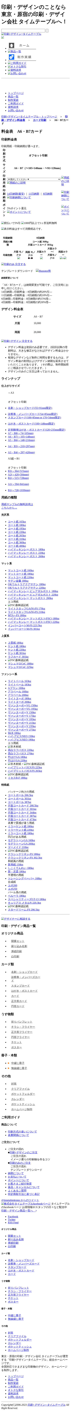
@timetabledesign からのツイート (20, 1200)
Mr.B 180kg (14, 733)
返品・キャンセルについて (24, 1187)
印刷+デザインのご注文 (23, 1152)
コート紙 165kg (17, 521)
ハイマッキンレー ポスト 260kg (26, 556)
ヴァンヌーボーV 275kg (22, 729)
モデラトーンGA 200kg (21, 843)
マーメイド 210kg (18, 847)
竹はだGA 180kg (17, 757)
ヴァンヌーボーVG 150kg (23, 705)
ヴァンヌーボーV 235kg (22, 726)
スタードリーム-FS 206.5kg (23, 909)
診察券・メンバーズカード (25, 979)
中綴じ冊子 (17, 1063)
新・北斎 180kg (17, 871)
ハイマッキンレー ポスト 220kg (26, 552)
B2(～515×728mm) (18, 478)
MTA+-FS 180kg (17, 615)
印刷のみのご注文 (20, 1162)
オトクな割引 (16, 1390)
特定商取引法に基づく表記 (24, 1194)
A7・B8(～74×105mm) (20, 433)
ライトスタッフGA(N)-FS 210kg (26, 612)
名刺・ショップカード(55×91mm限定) (30, 408)
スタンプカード (20, 985)
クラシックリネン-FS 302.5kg (25, 857)
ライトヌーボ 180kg (19, 698)
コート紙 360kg (17, 542)
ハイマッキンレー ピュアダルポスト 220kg (33, 594)
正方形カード (19, 1001)
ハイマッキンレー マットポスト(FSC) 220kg (33, 622)
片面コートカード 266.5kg (23, 805)
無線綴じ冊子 (19, 1068)
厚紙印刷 (16, 951)
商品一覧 (13, 96)
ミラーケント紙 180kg (21, 826)
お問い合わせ (16, 110)
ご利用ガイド (16, 103)
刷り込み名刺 (19, 946)
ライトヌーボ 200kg (19, 702)
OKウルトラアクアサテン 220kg (27, 587)
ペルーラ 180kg (17, 895)
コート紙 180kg (17, 525)
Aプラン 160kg (16, 688)
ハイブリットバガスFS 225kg (25, 767)
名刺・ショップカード (24, 972)
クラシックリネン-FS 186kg (24, 854)
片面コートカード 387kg (22, 816)
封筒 (14, 1083)
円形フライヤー (20, 1037)
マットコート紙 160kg (21, 570)
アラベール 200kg (18, 695)
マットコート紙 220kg (21, 577)
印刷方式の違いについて (22, 1131)
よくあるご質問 (17, 1190)
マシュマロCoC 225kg (20, 667)
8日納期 (47, 193)
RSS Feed (13, 1222)
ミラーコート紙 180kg (21, 833)
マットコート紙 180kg (21, 573)
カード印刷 (39, 120)
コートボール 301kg (19, 798)
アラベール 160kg (18, 691)
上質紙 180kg (15, 642)
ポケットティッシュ (23, 1104)
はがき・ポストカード (24, 990)
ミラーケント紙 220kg (21, 829)
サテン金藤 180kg (18, 580)
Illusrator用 (45, 271)
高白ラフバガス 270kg (21, 753)
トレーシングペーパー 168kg (25, 878)
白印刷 (15, 956)
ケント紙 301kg (17, 653)
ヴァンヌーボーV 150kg (22, 712)
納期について (16, 1173)
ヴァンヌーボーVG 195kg (23, 708)
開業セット (17, 941)
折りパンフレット (21, 1021)
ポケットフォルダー (23, 1094)
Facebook (13, 1216)
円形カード (17, 1006)
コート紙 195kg (17, 528)
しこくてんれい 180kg (21, 868)
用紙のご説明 (18, 182)
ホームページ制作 (21, 1109)
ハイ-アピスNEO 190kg (21, 739)
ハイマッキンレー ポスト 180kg (26, 549)
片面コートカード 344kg (22, 812)
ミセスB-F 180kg (17, 777)
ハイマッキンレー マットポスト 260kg (30, 598)
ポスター (16, 1047)
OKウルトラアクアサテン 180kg (27, 584)
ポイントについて (20, 212)
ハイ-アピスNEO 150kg (21, 736)
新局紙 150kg (15, 864)
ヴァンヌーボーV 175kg (22, 715)
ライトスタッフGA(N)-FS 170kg (26, 608)
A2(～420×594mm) (18, 474)
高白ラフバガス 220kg (21, 750)
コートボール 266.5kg (20, 795)
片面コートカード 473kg (22, 819)
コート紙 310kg (17, 539)
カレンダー (17, 1099)
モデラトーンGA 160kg (21, 840)
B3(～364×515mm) (18, 471)
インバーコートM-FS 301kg (24, 628)
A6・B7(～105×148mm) (21, 436)
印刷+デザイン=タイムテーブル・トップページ (29, 116)
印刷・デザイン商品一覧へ (18, 1210)
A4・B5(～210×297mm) (21, 446)
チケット (16, 1042)
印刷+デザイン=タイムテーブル (46, 1404)
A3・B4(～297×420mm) (21, 452)
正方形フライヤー (21, 1032)
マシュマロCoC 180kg (20, 663)
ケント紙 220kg (17, 649)
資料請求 (13, 107)
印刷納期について (20, 197)
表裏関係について (18, 1135)
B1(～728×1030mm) (19, 490)
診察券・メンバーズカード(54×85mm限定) (32, 414)
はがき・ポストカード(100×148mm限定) (31, 423)
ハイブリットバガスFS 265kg (25, 770)
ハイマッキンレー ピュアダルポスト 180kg (33, 591)
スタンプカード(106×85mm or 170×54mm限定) (34, 417)
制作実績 (13, 100)
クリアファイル (20, 1088)
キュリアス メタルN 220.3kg (24, 902)
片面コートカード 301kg (22, 809)
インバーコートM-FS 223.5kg (25, 625)
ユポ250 (12, 888)
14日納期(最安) (16, 193)
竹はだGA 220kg (17, 760)
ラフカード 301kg (18, 656)
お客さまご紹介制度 (20, 1183)
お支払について (17, 1176)
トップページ (16, 93)
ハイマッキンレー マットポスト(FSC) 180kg (33, 618)
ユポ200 (12, 885)
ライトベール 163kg (19, 681)
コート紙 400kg (17, 546)
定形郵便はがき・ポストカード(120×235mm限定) (36, 429)
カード (15, 996)
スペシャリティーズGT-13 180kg (27, 899)
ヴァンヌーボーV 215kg (22, 722)
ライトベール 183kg (19, 684)
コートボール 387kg (19, 802)
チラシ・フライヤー (23, 1026)
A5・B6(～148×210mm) (21, 440)
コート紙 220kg (17, 532)
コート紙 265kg (17, 535)
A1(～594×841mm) (18, 484)
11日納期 (34, 193)
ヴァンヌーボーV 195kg (22, 719)
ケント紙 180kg (17, 646)
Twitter (11, 1219)
